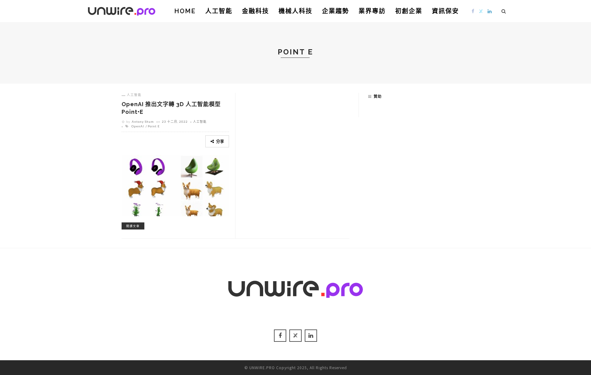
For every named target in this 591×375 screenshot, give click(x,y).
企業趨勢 (335, 11)
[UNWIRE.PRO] (121, 10)
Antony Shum (143, 121)
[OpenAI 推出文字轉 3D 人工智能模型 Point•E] (175, 185)
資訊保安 (445, 11)
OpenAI (137, 126)
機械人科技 (295, 11)
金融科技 (255, 11)
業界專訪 (372, 11)
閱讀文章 (133, 226)
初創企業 (408, 11)
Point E (154, 126)
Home (185, 11)
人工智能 (218, 11)
